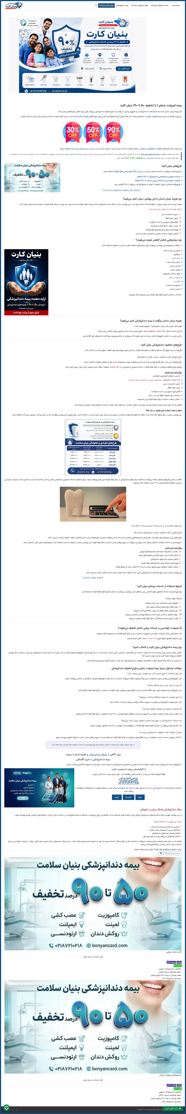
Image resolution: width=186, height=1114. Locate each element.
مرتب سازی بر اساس (173, 853)
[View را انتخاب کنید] (160, 853)
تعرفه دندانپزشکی (98, 754)
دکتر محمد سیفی (174, 952)
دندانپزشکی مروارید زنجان (170, 1075)
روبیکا (127, 797)
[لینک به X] (16, 1109)
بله (139, 797)
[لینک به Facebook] (13, 1109)
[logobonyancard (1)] (14, 5)
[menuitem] (175, 5)
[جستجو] (96, 5)
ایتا (115, 797)
